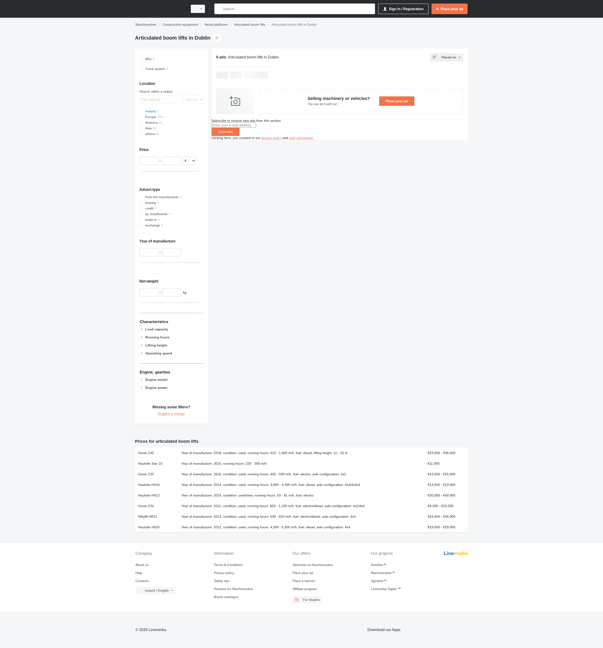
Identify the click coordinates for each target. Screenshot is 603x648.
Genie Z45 (146, 453)
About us (142, 565)
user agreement (301, 138)
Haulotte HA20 (149, 527)
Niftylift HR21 (147, 516)
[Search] (219, 9)
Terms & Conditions (228, 565)
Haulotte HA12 (149, 495)
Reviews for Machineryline (233, 589)
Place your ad (397, 101)
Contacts (142, 581)
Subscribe (225, 132)
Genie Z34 (146, 506)
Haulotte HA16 (149, 485)
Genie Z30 (146, 474)
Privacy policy (224, 573)
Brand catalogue (226, 597)
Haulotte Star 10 (150, 463)
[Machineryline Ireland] (160, 8)
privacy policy (271, 138)
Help (138, 573)
